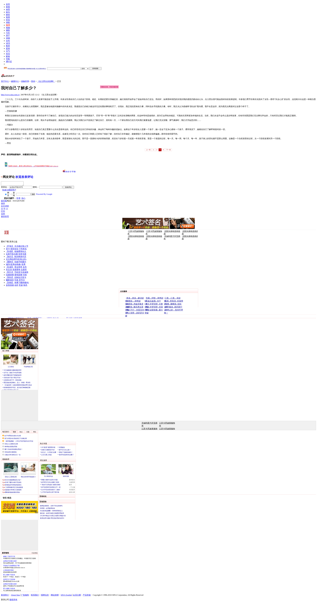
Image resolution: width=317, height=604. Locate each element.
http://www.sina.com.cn (10, 95)
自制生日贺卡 (20, 277)
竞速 (21, 285)
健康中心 (15, 81)
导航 (8, 59)
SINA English (66, 595)
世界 (24, 264)
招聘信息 (45, 595)
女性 (8, 41)
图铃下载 (5, 242)
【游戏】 (10, 283)
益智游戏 (10, 285)
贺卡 (8, 249)
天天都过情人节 (21, 246)
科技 (8, 20)
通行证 (9, 61)
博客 (8, 22)
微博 (8, 25)
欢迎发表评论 (24, 176)
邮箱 (8, 56)
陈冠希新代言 (20, 256)
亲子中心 (5, 81)
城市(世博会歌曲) (13, 264)
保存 (3, 203)
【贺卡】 (10, 272)
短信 (8, 54)
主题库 (24, 269)
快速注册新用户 (9, 190)
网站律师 (55, 595)
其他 (33, 81)
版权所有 (13, 600)
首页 (8, 4)
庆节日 (22, 280)
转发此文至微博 (70, 171)
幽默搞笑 (10, 280)
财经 (8, 15)
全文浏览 (5, 206)
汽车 (8, 33)
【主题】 (10, 267)
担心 (23, 198)
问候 (25, 275)
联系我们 (35, 595)
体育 (8, 9)
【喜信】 (10, 277)
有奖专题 (22, 254)
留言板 (4, 201)
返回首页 (5, 216)
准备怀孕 (25, 81)
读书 (8, 43)
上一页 (148, 150)
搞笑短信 (14, 249)
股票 (8, 17)
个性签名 (23, 249)
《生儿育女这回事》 (46, 81)
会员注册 (77, 595)
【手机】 (10, 246)
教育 (8, 46)
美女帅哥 (18, 267)
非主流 (9, 269)
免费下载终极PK (21, 283)
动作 (16, 285)
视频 (8, 28)
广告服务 (25, 595)
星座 (8, 48)
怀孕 (18, 198)
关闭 (3, 214)
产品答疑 (87, 595)
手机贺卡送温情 (21, 272)
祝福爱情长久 (20, 251)
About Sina (15, 595)
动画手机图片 (20, 262)
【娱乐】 (10, 256)
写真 (16, 280)
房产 (8, 35)
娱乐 (8, 12)
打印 (3, 211)
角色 (25, 285)
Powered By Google (44, 194)
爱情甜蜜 (18, 275)
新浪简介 (5, 595)
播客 (8, 30)
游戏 (8, 38)
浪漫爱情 (16, 269)
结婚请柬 (10, 275)
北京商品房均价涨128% (16, 259)
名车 (25, 267)
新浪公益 (13, 242)
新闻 (8, 7)
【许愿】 (10, 251)
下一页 (168, 150)
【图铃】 (10, 262)
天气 (8, 51)
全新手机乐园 (12, 254)
